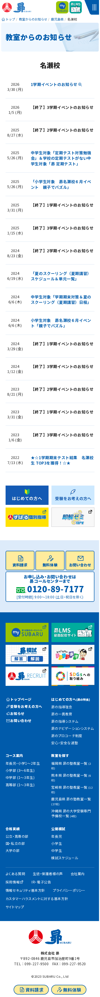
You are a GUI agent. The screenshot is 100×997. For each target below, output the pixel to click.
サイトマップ (15, 906)
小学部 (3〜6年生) (20, 770)
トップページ (21, 699)
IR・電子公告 (41, 882)
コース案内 (14, 755)
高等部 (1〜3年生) (20, 784)
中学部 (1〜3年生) (20, 777)
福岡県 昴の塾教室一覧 (71, 765)
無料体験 (72, 989)
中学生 (56, 850)
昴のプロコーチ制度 (66, 735)
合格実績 (13, 828)
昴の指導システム (64, 721)
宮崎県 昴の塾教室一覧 (71, 789)
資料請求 (34, 989)
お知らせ (17, 713)
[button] (95, 7)
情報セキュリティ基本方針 (25, 890)
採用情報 (13, 882)
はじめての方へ (70, 699)
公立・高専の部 (17, 836)
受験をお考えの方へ (26, 706)
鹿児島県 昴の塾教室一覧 (71, 801)
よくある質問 (15, 873)
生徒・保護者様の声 (48, 873)
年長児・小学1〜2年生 (23, 763)
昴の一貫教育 (61, 713)
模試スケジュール (64, 857)
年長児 (56, 836)
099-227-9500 (37, 963)
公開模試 (58, 828)
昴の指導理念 (61, 706)
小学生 (56, 843)
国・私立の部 (15, 843)
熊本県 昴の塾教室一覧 (71, 777)
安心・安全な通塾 (64, 742)
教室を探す (60, 755)
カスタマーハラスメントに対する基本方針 (37, 898)
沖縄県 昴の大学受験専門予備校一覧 (71, 813)
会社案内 (78, 873)
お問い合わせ (80, 564)
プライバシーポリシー (69, 890)
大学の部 (12, 850)
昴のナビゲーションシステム (72, 728)
